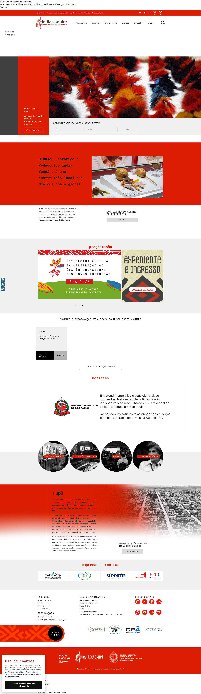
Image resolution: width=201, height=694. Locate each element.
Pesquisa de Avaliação (88, 600)
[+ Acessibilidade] (3, 289)
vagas (49, 13)
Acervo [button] (95, 23)
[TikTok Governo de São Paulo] (32, 4)
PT (140, 13)
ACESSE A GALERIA (133, 551)
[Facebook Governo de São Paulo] (71, 4)
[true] (163, 22)
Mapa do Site (85, 606)
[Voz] (3, 284)
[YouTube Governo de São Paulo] (41, 4)
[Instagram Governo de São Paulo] (60, 4)
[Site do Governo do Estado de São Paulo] (15, 1)
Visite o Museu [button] (110, 23)
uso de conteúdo (61, 13)
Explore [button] (125, 23)
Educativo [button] (139, 23)
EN (145, 13)
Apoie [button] (151, 23)
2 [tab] (79, 306)
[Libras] (3, 280)
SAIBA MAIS (122, 220)
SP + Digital (5, 4)
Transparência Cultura (88, 612)
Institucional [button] (81, 23)
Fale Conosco (85, 609)
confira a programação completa (100, 367)
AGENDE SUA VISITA (33, 130)
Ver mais (60, 355)
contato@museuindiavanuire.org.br (52, 620)
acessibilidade (84, 13)
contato (73, 13)
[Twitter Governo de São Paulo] (50, 4)
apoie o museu (55, 633)
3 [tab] (82, 306)
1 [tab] (75, 306)
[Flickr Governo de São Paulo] (14, 4)
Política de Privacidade (89, 603)
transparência (98, 13)
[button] (9, 31)
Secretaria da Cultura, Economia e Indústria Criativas (101, 614)
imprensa (41, 13)
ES (149, 13)
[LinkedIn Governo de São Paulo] (23, 4)
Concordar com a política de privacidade (23, 684)
